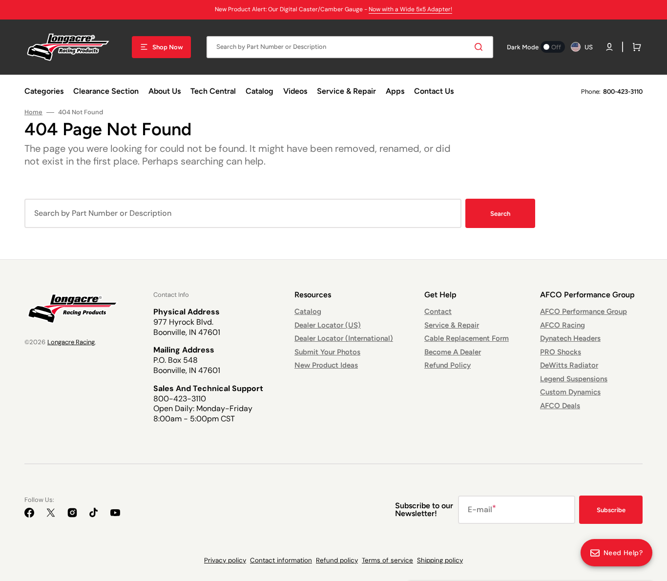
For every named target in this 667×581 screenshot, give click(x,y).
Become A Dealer (452, 352)
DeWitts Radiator (569, 365)
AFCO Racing (562, 325)
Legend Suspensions (573, 378)
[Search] (480, 47)
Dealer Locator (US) (327, 325)
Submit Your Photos (327, 352)
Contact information (281, 560)
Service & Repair (451, 325)
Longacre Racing (71, 342)
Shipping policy (440, 560)
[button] (609, 47)
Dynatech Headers (570, 338)
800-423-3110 (623, 91)
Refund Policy (447, 365)
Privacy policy (225, 560)
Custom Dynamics (570, 392)
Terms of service (387, 560)
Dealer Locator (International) (343, 338)
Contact (438, 311)
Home (33, 112)
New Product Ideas (326, 365)
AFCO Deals (560, 405)
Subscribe (611, 510)
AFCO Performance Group (583, 311)
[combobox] (350, 47)
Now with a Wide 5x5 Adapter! (410, 9)
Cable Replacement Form (466, 338)
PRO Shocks (560, 352)
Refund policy (337, 560)
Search (500, 213)
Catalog (307, 311)
